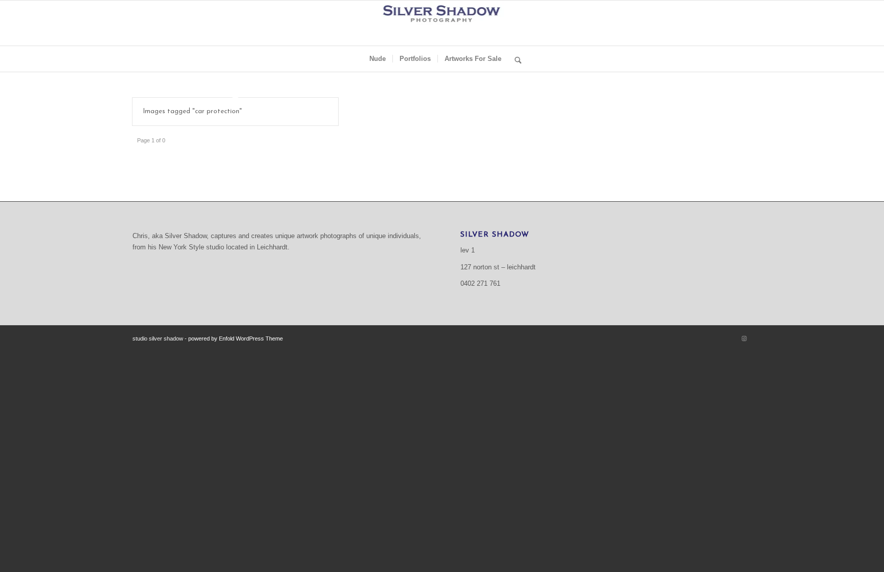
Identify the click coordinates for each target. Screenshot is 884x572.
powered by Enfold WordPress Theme (235, 338)
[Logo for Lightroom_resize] (442, 23)
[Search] (514, 59)
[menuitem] (377, 59)
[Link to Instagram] (744, 338)
